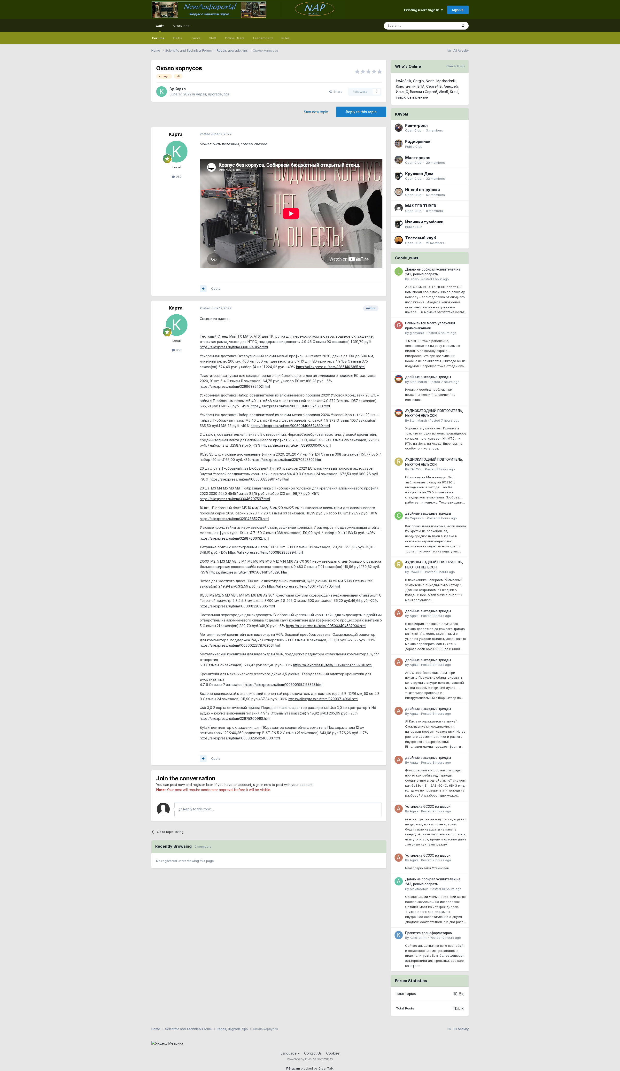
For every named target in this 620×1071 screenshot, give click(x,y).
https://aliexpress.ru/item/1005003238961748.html (249, 479)
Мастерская (417, 157)
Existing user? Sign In (422, 10)
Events (196, 38)
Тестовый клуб (420, 237)
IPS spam (293, 1068)
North (430, 81)
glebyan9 (417, 333)
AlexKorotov (419, 889)
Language (289, 1053)
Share (337, 91)
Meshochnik (446, 81)
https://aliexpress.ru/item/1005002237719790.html (332, 665)
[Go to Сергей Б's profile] (399, 516)
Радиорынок (417, 141)
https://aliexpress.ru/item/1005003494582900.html (326, 626)
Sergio (418, 81)
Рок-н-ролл (416, 125)
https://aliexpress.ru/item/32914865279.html (234, 519)
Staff (212, 38)
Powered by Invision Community (310, 1059)
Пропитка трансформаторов (428, 933)
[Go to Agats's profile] (399, 613)
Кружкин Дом (419, 173)
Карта (180, 89)
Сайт (160, 26)
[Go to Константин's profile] (399, 935)
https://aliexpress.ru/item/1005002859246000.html (240, 738)
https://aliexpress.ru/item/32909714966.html (323, 699)
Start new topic (316, 112)
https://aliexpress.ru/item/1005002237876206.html (240, 645)
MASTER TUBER (420, 205)
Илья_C (402, 92)
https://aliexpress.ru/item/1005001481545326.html (248, 572)
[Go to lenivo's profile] (399, 271)
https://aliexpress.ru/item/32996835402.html (235, 386)
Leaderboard (263, 38)
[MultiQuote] (203, 288)
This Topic (443, 25)
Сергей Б (434, 86)
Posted (435, 279)
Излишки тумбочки (424, 221)
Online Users (234, 38)
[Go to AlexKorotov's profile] (399, 881)
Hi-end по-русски (422, 189)
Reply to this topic (361, 112)
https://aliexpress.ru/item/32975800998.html (235, 718)
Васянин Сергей (423, 92)
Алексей (451, 86)
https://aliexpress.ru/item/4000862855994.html (265, 552)
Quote (215, 288)
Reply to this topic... (198, 809)
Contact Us (313, 1053)
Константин (406, 86)
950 (178, 176)
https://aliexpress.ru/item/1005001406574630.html (290, 406)
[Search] (463, 26)
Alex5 (443, 92)
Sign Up (458, 10)
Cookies (333, 1053)
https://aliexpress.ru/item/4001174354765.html (303, 586)
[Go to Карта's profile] (161, 91)
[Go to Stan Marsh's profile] (399, 379)
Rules (285, 38)
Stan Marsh (418, 382)
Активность (182, 26)
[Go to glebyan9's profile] (399, 325)
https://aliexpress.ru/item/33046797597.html (235, 499)
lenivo (414, 279)
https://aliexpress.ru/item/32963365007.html (296, 445)
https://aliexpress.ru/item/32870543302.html (287, 460)
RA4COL (416, 469)
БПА (421, 86)
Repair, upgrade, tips (212, 94)
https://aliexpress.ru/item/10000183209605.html (237, 606)
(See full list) (455, 66)
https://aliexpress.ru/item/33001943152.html (234, 347)
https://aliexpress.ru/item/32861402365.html (330, 367)
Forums (158, 38)
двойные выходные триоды (428, 377)
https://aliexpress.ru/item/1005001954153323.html (283, 685)
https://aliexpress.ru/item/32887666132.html (234, 538)
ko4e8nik (403, 81)
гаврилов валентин (412, 97)
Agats (414, 616)
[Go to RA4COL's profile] (399, 462)
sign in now (262, 785)
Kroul (454, 92)
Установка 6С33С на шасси (427, 806)
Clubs (177, 38)
